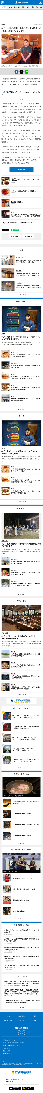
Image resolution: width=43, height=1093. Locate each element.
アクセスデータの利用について (11, 1045)
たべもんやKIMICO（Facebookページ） (18, 223)
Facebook (19, 1032)
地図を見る (22, 170)
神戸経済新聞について (9, 1040)
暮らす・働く (30, 7)
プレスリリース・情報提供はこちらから (13, 1042)
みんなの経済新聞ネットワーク (21, 1072)
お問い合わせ (6, 1048)
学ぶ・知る (39, 7)
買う (23, 7)
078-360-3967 (14, 84)
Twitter (24, 1032)
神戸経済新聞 (22, 2)
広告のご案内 (6, 1051)
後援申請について (7, 1053)
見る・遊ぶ (17, 7)
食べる (10, 7)
